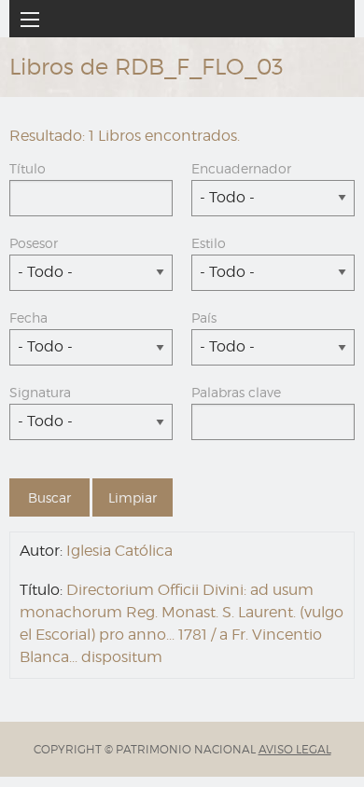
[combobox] (273, 198)
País (204, 317)
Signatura (40, 392)
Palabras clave (236, 392)
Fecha (28, 317)
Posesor (33, 243)
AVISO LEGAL (295, 749)
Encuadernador (241, 168)
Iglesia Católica (119, 550)
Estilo (208, 243)
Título (27, 168)
